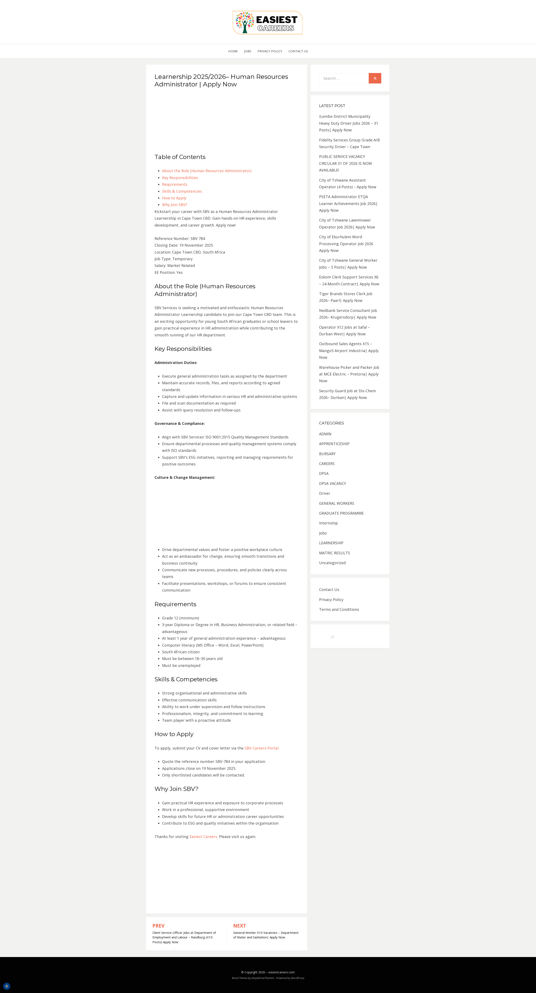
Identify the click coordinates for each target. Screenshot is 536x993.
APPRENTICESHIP (334, 443)
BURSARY (327, 453)
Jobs (247, 51)
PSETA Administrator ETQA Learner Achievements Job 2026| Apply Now (348, 203)
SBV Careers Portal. (262, 748)
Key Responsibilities (180, 177)
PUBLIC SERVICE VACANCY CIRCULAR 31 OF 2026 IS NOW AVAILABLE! (345, 163)
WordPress (297, 978)
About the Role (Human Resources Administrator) (206, 170)
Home (233, 51)
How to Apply (174, 197)
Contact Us (298, 51)
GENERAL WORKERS (336, 503)
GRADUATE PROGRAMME (341, 513)
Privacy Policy (270, 51)
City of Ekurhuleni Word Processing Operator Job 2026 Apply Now (346, 243)
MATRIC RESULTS (334, 552)
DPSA (324, 473)
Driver (324, 493)
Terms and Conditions (339, 609)
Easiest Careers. (203, 836)
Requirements (174, 184)
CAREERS (327, 463)
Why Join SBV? (174, 204)
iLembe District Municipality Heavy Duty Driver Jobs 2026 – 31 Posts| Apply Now (348, 123)
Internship (328, 522)
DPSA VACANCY (332, 483)
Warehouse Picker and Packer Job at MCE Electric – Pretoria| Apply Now (349, 374)
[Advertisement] (227, 122)
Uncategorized (332, 562)
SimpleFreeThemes (262, 978)
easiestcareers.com (281, 972)
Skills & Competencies (182, 191)
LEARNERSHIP (331, 542)
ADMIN (325, 433)
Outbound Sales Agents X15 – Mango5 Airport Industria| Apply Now (349, 350)
